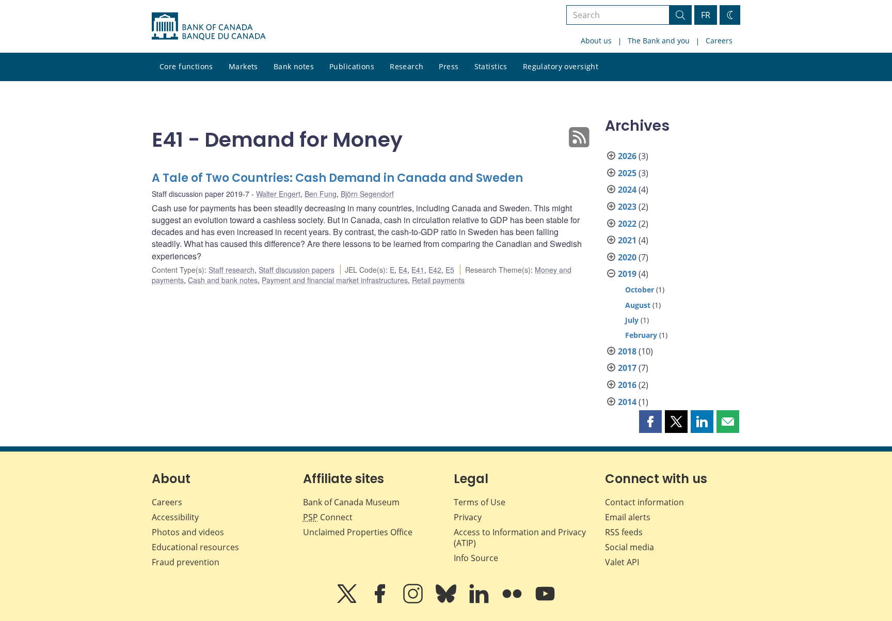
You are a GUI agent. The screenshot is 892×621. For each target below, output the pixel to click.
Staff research (231, 270)
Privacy (468, 517)
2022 (627, 223)
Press (448, 66)
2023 (627, 206)
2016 (627, 385)
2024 (627, 189)
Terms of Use (479, 502)
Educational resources (195, 547)
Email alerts (627, 517)
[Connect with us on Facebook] (380, 601)
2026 (627, 156)
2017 (627, 368)
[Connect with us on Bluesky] (447, 601)
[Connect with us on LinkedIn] (480, 601)
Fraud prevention (185, 562)
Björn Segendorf (367, 194)
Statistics (490, 66)
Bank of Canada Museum (351, 502)
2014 (627, 402)
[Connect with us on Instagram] (414, 601)
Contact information (644, 502)
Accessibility (175, 517)
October (639, 289)
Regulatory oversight (560, 66)
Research (406, 66)
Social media (629, 547)
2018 (627, 351)
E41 (417, 270)
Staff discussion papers (296, 270)
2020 (627, 257)
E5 (449, 270)
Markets (243, 66)
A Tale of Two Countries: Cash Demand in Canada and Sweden (337, 178)
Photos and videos (188, 532)
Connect (328, 517)
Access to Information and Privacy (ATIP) (520, 537)
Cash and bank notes (223, 280)
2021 (627, 240)
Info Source (476, 558)
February (641, 335)
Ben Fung (321, 194)
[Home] (208, 26)
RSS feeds (624, 532)
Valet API (622, 562)
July (632, 320)
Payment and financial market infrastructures (335, 280)
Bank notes (294, 66)
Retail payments (438, 280)
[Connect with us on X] (347, 601)
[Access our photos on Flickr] (513, 601)
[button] (650, 421)
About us (596, 40)
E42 (434, 270)
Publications (351, 66)
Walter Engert (278, 194)
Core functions (186, 66)
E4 (403, 270)
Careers (719, 40)
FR (705, 15)
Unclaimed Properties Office (357, 532)
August (637, 305)
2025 (627, 173)
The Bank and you (659, 40)
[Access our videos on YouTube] (545, 601)
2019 (627, 274)
